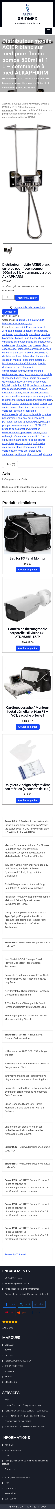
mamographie (44, 396)
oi (47, 407)
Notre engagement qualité (17, 1283)
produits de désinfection (15, 428)
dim (32, 356)
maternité (17, 399)
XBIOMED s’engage (14, 1278)
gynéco (28, 381)
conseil (47, 349)
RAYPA (8, 1350)
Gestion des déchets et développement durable (27, 1294)
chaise (5, 345)
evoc (27, 374)
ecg (18, 367)
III (28, 385)
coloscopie (23, 349)
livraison (34, 392)
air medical (17, 330)
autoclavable (21, 334)
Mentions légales (13, 1450)
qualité (36, 432)
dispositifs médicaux (34, 359)
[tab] (48, 31)
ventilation (20, 454)
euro (21, 374)
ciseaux (37, 345)
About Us (9, 1445)
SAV (7, 1400)
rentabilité (33, 436)
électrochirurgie (34, 370)
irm (33, 389)
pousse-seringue (19, 425)
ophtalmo (31, 410)
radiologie (7, 436)
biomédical (8, 338)
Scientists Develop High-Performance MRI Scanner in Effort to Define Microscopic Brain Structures (27, 1092)
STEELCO (9, 1345)
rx (48, 436)
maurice (27, 399)
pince (43, 421)
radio (44, 432)
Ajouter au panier (27, 297)
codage (6, 349)
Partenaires (10, 1493)
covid (30, 352)
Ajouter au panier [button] (27, 569)
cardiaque (7, 341)
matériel (6, 399)
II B (24, 385)
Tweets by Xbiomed (15, 1254)
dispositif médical (12, 359)
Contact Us (10, 1469)
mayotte (37, 399)
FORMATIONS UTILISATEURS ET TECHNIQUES (26, 1411)
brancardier (36, 338)
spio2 (34, 443)
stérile (41, 443)
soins (27, 443)
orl (20, 414)
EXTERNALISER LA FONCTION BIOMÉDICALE (26, 1416)
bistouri (19, 338)
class (45, 345)
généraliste (8, 381)
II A (20, 385)
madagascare (28, 396)
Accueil (6, 103)
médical (6, 403)
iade (15, 385)
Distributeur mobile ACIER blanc (19, 363)
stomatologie (30, 447)
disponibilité (42, 356)
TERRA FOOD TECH (14, 1366)
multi (36, 403)
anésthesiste (40, 330)
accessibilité (21, 327)
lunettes (16, 396)
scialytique (8, 443)
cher (12, 345)
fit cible (48, 374)
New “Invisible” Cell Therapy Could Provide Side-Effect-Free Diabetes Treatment (23, 963)
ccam (48, 341)
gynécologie (39, 381)
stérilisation (8, 447)
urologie (33, 450)
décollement (40, 352)
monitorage (26, 403)
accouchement (37, 327)
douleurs (7, 367)
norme (13, 407)
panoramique (9, 418)
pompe (6, 425)
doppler (42, 363)
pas (20, 418)
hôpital (6, 385)
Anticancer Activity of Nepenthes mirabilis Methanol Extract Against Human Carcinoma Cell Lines (27, 900)
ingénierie (22, 389)
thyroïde (18, 450)
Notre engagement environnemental (22, 1289)
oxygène (46, 414)
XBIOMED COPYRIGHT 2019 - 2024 (27, 1506)
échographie (27, 367)
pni (49, 421)
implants (34, 385)
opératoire (19, 410)
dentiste (16, 356)
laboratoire (8, 392)
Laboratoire (10, 1488)
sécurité (19, 443)
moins (15, 403)
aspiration (7, 334)
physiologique (31, 421)
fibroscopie (37, 374)
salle (4, 439)
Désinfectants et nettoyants (17, 323)
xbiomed (37, 454)
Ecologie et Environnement (17, 1477)
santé (34, 439)
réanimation (20, 436)
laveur (18, 392)
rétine (43, 436)
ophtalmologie (10, 414)
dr (14, 367)
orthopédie (35, 414)
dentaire (6, 356)
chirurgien (21, 345)
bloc (26, 338)
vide (29, 454)
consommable (10, 352)
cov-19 (22, 352)
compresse (36, 349)
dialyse (25, 356)
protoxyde (26, 432)
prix (31, 425)
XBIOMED (28, 18)
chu (30, 345)
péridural (18, 421)
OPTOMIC (9, 1355)
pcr (29, 418)
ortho (25, 414)
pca (25, 418)
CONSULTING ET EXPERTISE (18, 1421)
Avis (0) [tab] (11, 464)
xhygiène (47, 454)
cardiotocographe (23, 341)
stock (19, 447)
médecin (47, 399)
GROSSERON (11, 1382)
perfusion (7, 421)
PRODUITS (40, 425)
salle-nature (14, 439)
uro (26, 450)
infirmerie (45, 385)
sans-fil (26, 439)
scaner (41, 439)
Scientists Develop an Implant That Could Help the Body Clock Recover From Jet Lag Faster (27, 979)
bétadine (45, 334)
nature (43, 403)
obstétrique (24, 407)
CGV (7, 1455)
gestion (19, 381)
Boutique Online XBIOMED (25, 103)
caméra (47, 338)
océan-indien (38, 407)
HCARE (8, 1376)
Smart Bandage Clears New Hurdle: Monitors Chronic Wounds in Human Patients (24, 1108)
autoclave (34, 334)
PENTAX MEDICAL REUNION (18, 1361)
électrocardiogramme (13, 370)
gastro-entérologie (39, 378)
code (13, 349)
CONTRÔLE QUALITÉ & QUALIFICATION (23, 1405)
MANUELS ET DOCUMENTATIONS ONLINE (24, 1426)
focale (25, 378)
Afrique (6, 330)
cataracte (39, 341)
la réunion (41, 389)
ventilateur (7, 454)
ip (30, 389)
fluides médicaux (11, 378)
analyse (28, 330)
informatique (9, 389)
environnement (10, 374)
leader (25, 392)
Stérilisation (10, 1498)
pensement (38, 418)
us (39, 450)
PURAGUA (10, 1371)
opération (7, 410)
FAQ (7, 1483)
